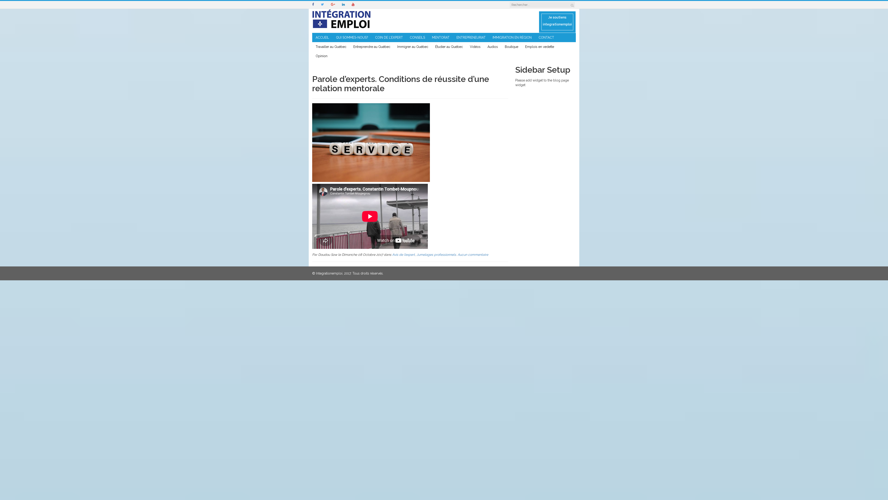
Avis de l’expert (403, 254)
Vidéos (475, 47)
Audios (492, 47)
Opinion (321, 56)
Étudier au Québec (449, 47)
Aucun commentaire (473, 254)
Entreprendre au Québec (371, 47)
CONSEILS (417, 37)
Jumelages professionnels (436, 254)
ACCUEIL (322, 37)
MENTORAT (441, 37)
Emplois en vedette (539, 47)
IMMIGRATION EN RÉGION (512, 37)
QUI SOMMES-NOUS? (352, 37)
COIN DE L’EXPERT (389, 37)
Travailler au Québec (331, 47)
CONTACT (546, 37)
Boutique (511, 47)
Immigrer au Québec (412, 47)
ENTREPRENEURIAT (471, 37)
